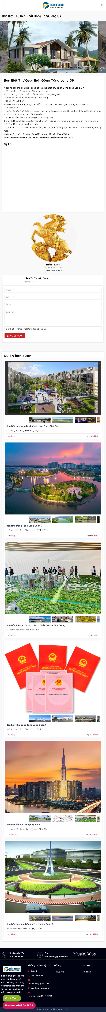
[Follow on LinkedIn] (89, 954)
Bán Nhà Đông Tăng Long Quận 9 (24, 525)
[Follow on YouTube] (94, 954)
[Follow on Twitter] (84, 954)
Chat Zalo (11, 998)
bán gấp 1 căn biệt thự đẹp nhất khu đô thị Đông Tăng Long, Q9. (52, 88)
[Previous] (5, 47)
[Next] (100, 47)
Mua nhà (60, 971)
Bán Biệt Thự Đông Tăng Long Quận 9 (26, 724)
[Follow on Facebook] (75, 954)
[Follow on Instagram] (79, 954)
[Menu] (4, 5)
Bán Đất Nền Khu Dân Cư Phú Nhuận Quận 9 (29, 924)
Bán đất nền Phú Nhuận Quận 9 (23, 824)
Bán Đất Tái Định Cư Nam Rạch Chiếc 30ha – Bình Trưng (35, 625)
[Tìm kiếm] (102, 5)
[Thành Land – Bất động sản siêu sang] (53, 5)
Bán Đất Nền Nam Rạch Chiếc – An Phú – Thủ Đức (32, 426)
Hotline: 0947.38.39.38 (19, 1005)
